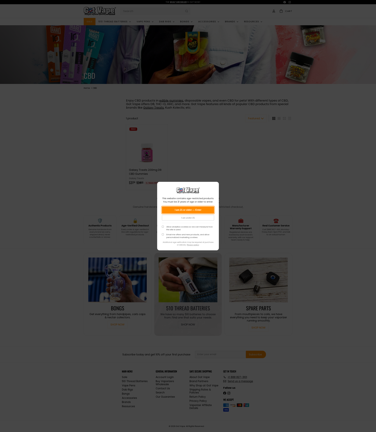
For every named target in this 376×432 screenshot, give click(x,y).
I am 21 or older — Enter (188, 210)
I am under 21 (188, 218)
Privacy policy (193, 245)
